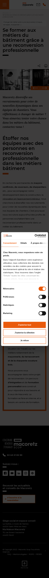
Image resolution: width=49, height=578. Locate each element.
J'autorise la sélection (24, 332)
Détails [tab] (23, 243)
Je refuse (24, 340)
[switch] (42, 297)
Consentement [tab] (9, 243)
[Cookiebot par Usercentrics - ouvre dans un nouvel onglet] (35, 236)
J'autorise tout (24, 325)
